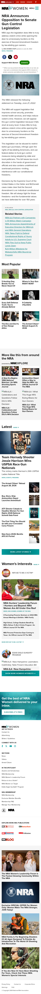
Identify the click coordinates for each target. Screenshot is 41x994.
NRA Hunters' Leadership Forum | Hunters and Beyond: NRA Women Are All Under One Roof (20, 605)
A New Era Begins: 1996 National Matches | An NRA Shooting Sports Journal (10, 382)
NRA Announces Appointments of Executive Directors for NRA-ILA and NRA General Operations (20, 227)
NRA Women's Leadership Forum (13, 777)
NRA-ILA (11, 210)
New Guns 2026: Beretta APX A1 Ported (12, 535)
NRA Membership (8, 774)
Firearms (9, 51)
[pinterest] (15, 55)
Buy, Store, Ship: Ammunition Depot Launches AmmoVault (11, 498)
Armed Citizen (7, 762)
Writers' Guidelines (8, 738)
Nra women (12, 611)
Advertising (6, 735)
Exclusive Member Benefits (11, 798)
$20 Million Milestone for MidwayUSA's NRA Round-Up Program (18, 251)
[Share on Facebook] (4, 55)
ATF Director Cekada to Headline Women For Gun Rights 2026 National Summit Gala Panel (13, 512)
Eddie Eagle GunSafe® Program (22, 653)
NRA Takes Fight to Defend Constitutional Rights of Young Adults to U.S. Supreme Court (18, 236)
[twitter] (10, 55)
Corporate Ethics (30, 984)
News (4, 51)
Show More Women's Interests (22, 673)
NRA (6, 210)
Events (8, 478)
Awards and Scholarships (10, 771)
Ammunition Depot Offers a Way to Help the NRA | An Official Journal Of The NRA (30, 382)
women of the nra (24, 611)
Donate (29, 2)
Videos (4, 759)
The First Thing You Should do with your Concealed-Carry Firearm (13, 523)
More (15, 427)
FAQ (13, 987)
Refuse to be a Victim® (10, 780)
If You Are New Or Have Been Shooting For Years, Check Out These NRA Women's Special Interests (20, 973)
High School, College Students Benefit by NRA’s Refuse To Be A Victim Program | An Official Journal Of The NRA (19, 625)
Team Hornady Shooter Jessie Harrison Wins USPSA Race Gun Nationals (18, 462)
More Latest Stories (24, 552)
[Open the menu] (37, 8)
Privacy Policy (6, 984)
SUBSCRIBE (13, 712)
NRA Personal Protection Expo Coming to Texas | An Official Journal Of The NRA (18, 633)
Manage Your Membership (11, 805)
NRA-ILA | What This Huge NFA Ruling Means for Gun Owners (29, 408)
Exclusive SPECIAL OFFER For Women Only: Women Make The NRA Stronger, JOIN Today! (19, 907)
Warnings (5, 987)
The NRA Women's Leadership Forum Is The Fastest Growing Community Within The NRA (20, 876)
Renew (22, 2)
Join (17, 2)
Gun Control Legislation (24, 210)
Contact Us (5, 732)
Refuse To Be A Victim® (22, 572)
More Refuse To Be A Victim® (12, 642)
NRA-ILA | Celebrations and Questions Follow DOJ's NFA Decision (10, 411)
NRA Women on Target (10, 784)
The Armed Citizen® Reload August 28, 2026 (13, 484)
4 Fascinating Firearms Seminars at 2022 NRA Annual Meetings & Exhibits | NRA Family (20, 616)
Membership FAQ (8, 801)
